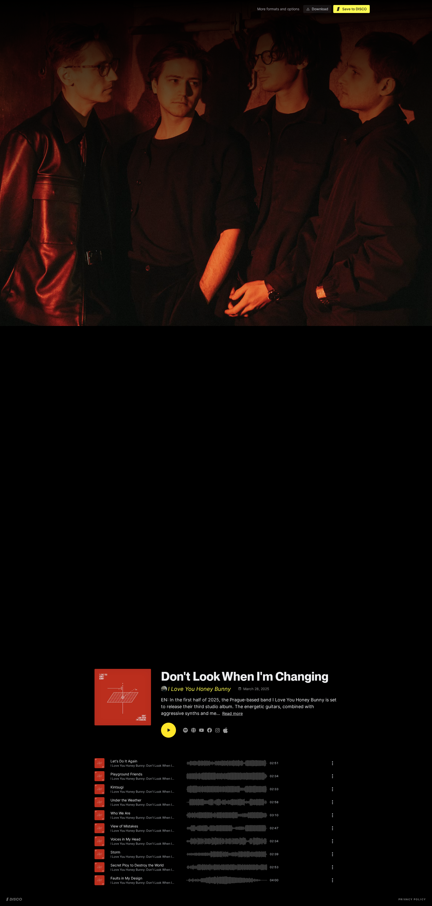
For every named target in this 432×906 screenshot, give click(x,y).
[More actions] (332, 763)
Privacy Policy (412, 899)
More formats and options (278, 9)
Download (320, 9)
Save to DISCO (354, 9)
